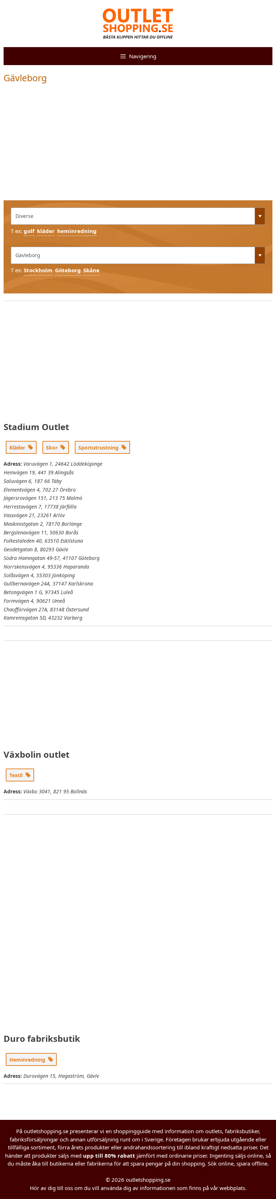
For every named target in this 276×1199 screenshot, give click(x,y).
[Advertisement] (138, 146)
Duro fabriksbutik (42, 1038)
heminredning (77, 230)
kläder (46, 230)
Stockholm (38, 270)
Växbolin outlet (36, 754)
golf (29, 230)
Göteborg (68, 270)
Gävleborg (25, 78)
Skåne (91, 270)
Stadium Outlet (36, 427)
